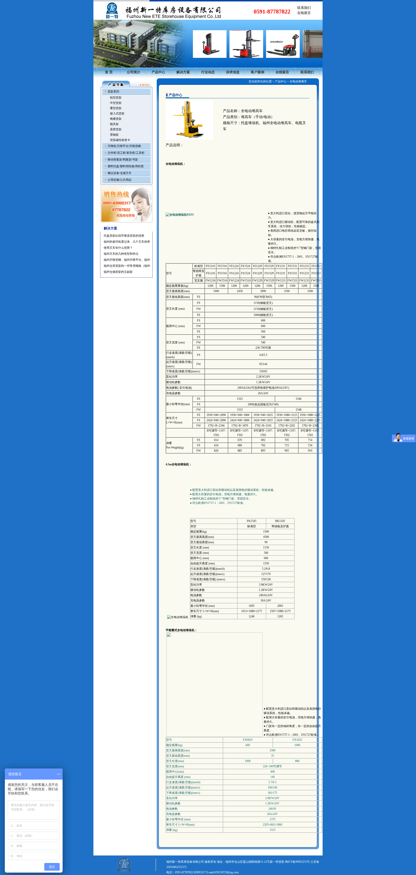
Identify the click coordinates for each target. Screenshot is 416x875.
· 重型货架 (115, 108)
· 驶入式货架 (116, 113)
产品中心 (158, 72)
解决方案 (183, 72)
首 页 (109, 72)
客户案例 (257, 72)
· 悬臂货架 (115, 129)
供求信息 (233, 72)
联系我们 (307, 72)
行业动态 (208, 72)
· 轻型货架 (115, 97)
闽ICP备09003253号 (297, 861)
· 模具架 (113, 124)
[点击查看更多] (144, 83)
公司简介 (133, 72)
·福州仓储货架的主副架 (118, 272)
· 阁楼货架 (115, 118)
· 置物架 (113, 134)
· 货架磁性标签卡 (119, 140)
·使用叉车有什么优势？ (118, 247)
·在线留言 (303, 13)
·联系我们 (303, 8)
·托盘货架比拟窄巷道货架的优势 (123, 235)
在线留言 (282, 72)
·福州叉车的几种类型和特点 (120, 253)
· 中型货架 (115, 103)
